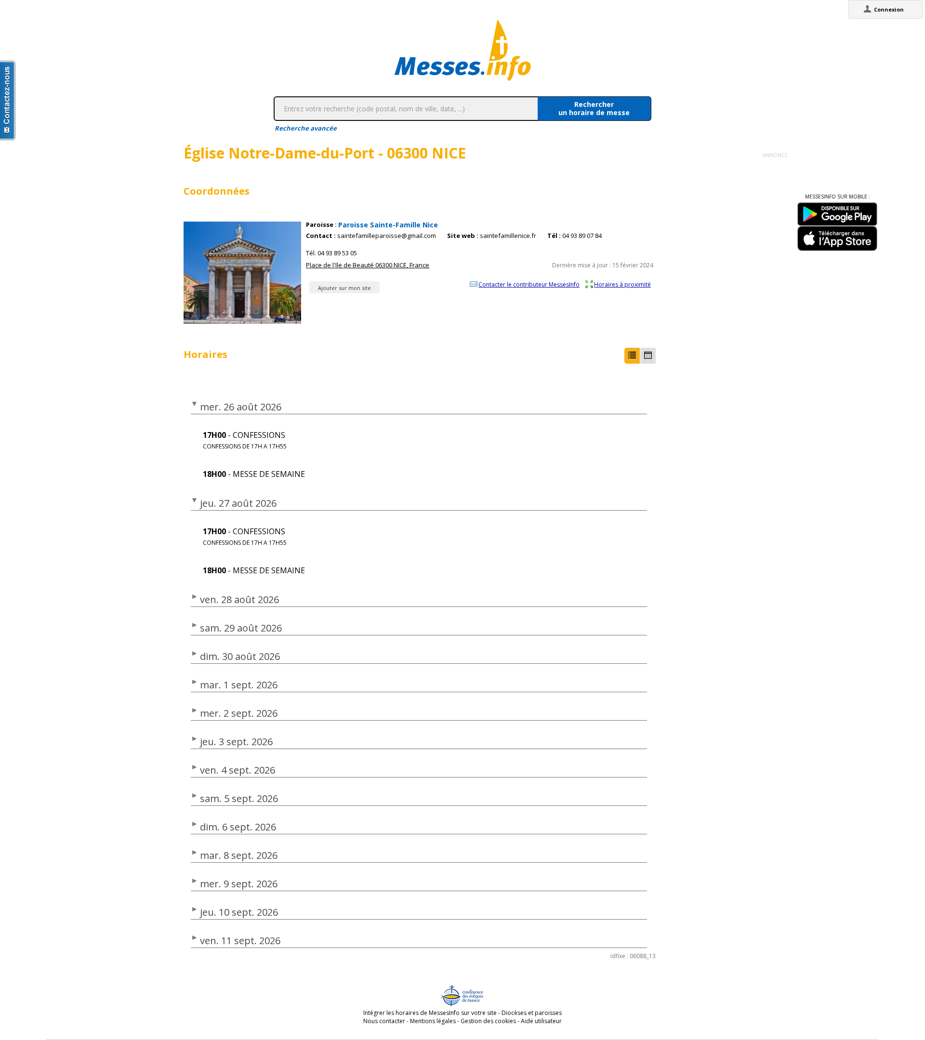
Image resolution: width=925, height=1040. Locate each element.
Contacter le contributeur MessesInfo (529, 284)
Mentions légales (433, 1021)
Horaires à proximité (622, 284)
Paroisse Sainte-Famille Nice (388, 224)
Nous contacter (384, 1021)
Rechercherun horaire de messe (594, 108)
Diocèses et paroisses (532, 1013)
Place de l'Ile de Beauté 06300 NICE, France (367, 265)
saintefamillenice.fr (508, 236)
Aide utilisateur (541, 1021)
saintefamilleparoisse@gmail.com (386, 236)
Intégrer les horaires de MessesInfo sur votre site (430, 1013)
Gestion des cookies (488, 1021)
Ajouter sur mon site (344, 287)
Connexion (889, 9)
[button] (632, 356)
